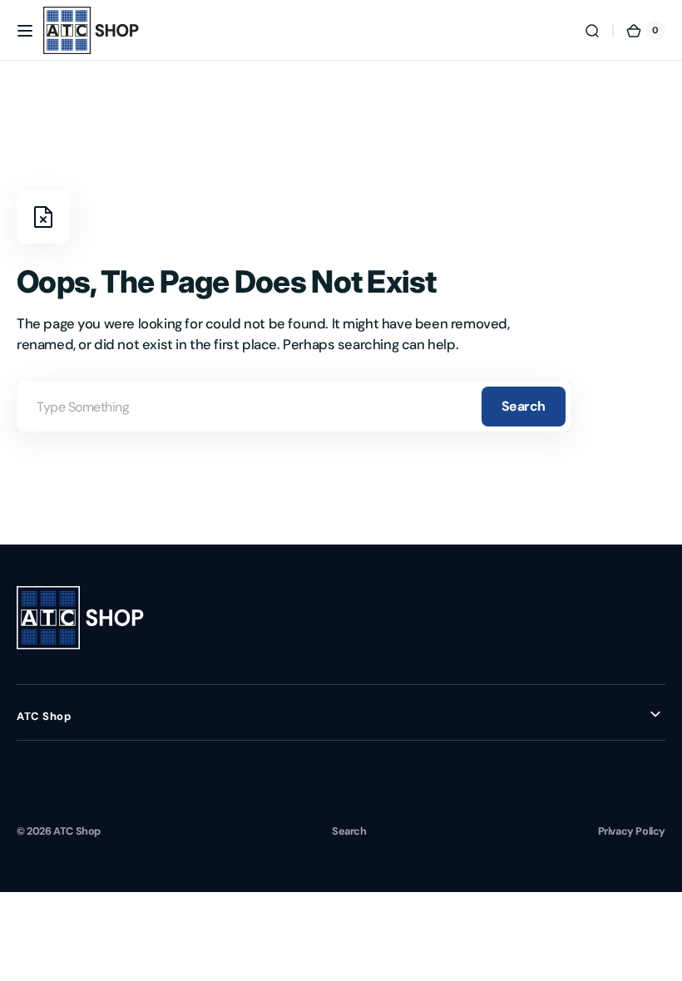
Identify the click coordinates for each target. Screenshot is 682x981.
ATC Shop (77, 831)
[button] (25, 30)
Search (524, 406)
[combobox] (294, 406)
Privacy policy (631, 831)
